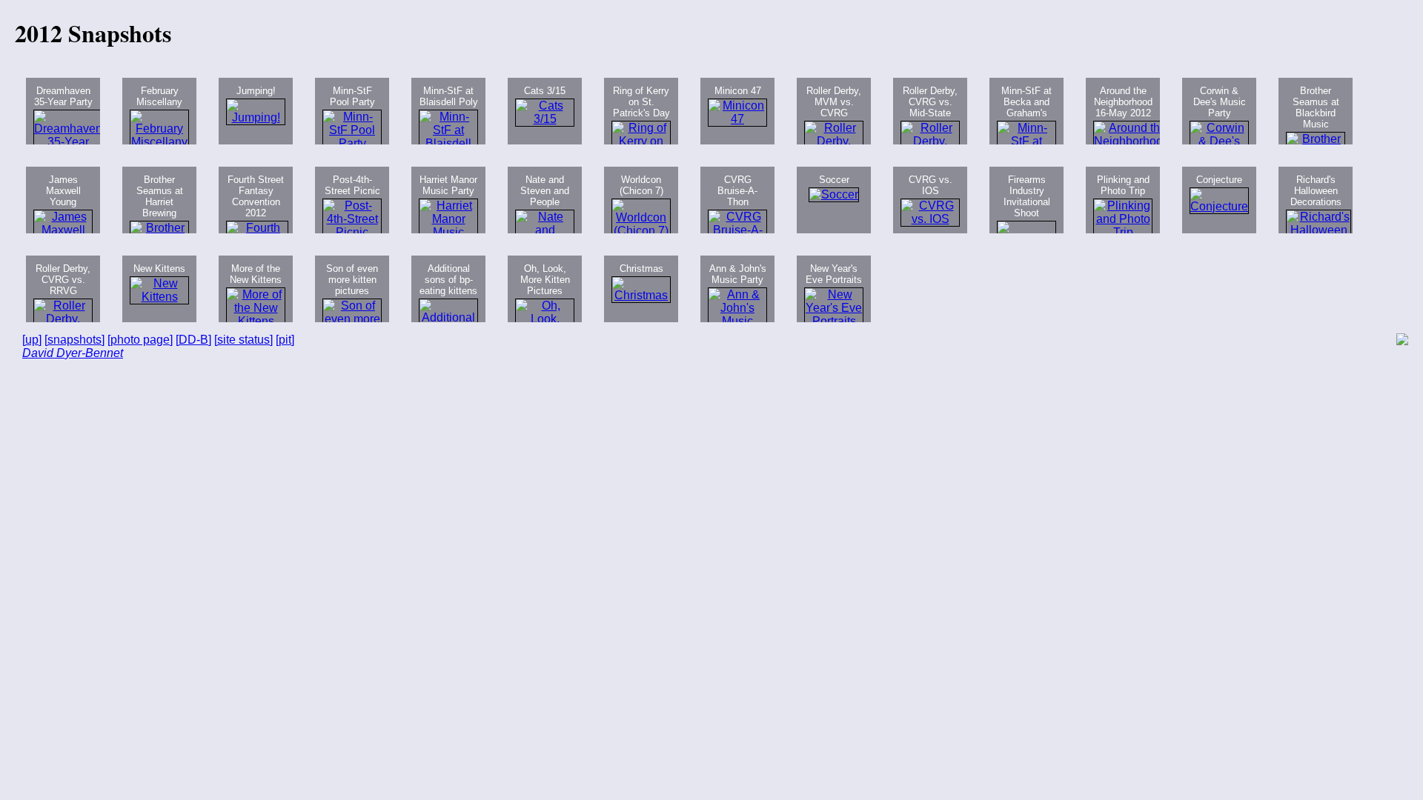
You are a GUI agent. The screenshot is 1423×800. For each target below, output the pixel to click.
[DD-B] (193, 339)
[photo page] (140, 339)
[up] (32, 339)
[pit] (285, 339)
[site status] (243, 339)
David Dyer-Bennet (72, 353)
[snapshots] (74, 339)
